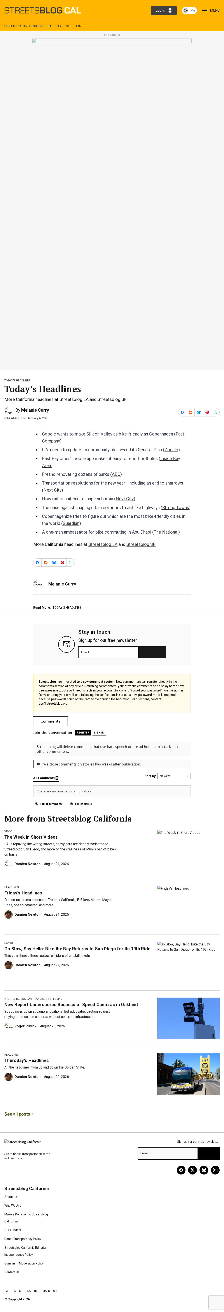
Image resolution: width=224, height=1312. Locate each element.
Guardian (71, 523)
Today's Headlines (17, 380)
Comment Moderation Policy (24, 1263)
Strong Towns (175, 507)
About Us (10, 1197)
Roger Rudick (25, 1026)
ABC (116, 474)
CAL (6, 1291)
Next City (52, 490)
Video (8, 831)
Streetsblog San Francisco (27, 999)
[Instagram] (215, 1170)
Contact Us (11, 1272)
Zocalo (171, 449)
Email (85, 652)
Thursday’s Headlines (26, 1060)
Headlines (11, 887)
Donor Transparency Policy (22, 1239)
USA (78, 26)
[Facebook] (181, 1170)
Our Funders (12, 1230)
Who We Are (12, 1205)
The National (166, 532)
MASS (46, 1291)
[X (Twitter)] (192, 1170)
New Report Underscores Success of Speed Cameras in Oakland (71, 1004)
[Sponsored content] (112, 203)
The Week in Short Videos (31, 837)
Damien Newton (27, 864)
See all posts (17, 1114)
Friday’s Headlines (23, 893)
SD (59, 26)
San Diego (11, 943)
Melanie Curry (35, 410)
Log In (160, 10)
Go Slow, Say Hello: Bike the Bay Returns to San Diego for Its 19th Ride (77, 948)
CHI (55, 1291)
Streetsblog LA (102, 544)
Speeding (56, 999)
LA (50, 26)
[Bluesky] (204, 1170)
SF (68, 26)
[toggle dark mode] (189, 10)
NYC (36, 1291)
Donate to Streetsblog (23, 26)
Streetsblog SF (141, 544)
